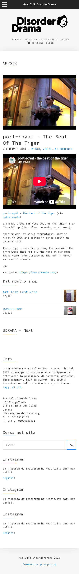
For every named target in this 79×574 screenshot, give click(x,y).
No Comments (63, 149)
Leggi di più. (13, 387)
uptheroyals (11, 217)
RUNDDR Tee (12, 309)
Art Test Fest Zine (20, 292)
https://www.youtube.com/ (38, 272)
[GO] (71, 445)
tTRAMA (16, 39)
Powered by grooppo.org (39, 564)
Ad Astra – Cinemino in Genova (47, 39)
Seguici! (9, 533)
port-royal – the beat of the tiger (29, 213)
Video (46, 149)
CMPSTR (35, 149)
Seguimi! (9, 478)
